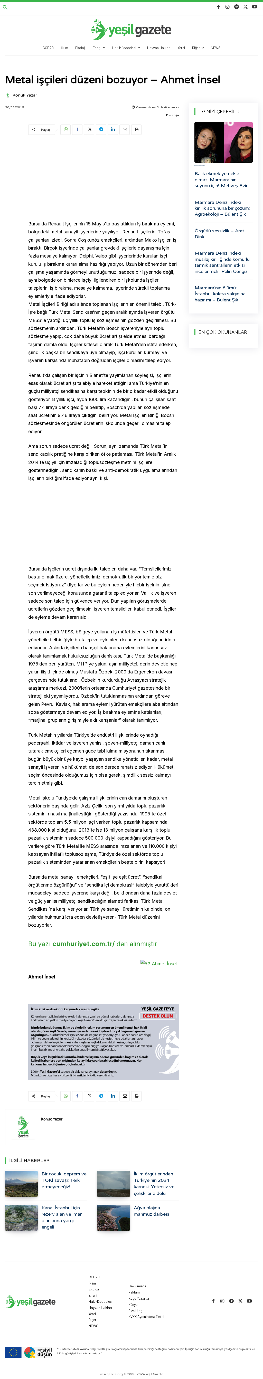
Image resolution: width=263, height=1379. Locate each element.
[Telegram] (236, 7)
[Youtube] (254, 7)
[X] (245, 7)
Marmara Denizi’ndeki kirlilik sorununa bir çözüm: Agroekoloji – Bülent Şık (222, 208)
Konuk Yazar (25, 95)
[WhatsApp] (65, 130)
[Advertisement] (103, 178)
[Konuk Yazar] (8, 95)
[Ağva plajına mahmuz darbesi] (113, 1218)
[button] (5, 8)
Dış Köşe (172, 115)
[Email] (124, 130)
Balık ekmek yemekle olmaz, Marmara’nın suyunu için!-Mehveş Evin (222, 179)
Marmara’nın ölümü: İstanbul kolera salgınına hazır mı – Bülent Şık (220, 294)
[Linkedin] (113, 130)
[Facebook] (218, 7)
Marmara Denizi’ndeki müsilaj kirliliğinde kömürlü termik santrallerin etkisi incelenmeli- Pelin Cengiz (222, 262)
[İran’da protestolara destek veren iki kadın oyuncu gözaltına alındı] (223, 142)
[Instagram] (227, 7)
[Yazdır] (136, 130)
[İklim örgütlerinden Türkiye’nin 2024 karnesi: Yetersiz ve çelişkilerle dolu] (113, 1184)
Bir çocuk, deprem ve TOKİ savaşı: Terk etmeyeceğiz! (64, 1180)
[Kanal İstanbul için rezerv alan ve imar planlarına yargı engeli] (21, 1218)
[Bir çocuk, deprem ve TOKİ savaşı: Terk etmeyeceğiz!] (21, 1184)
